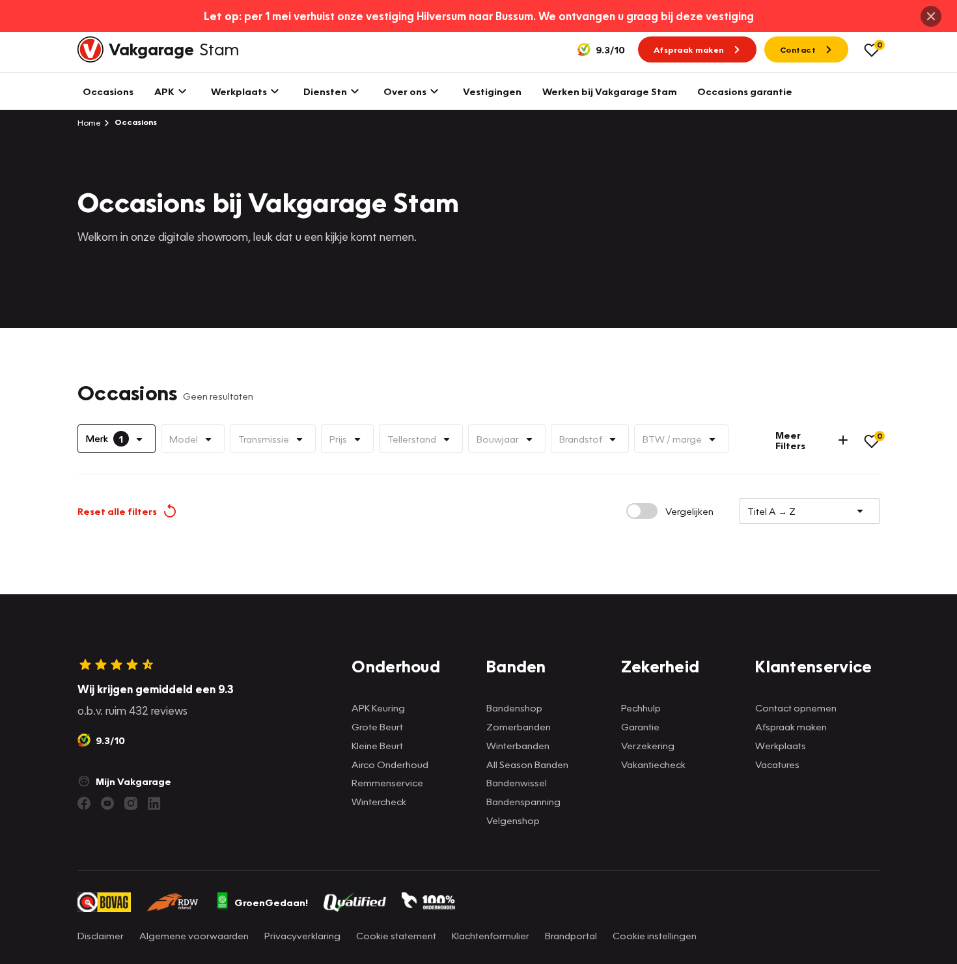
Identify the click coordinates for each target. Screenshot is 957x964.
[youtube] (107, 803)
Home (89, 122)
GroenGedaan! (271, 902)
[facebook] (83, 803)
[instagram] (130, 803)
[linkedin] (154, 803)
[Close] (931, 16)
